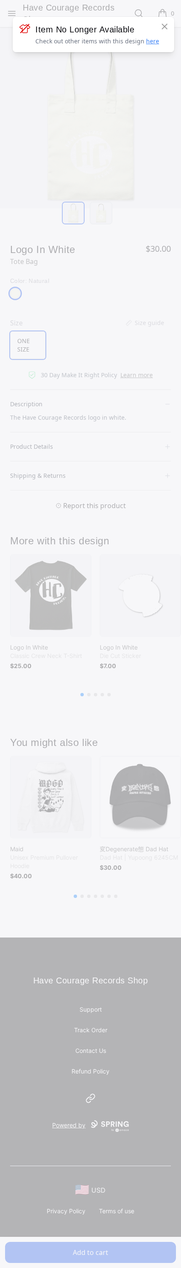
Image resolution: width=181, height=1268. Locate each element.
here (152, 41)
